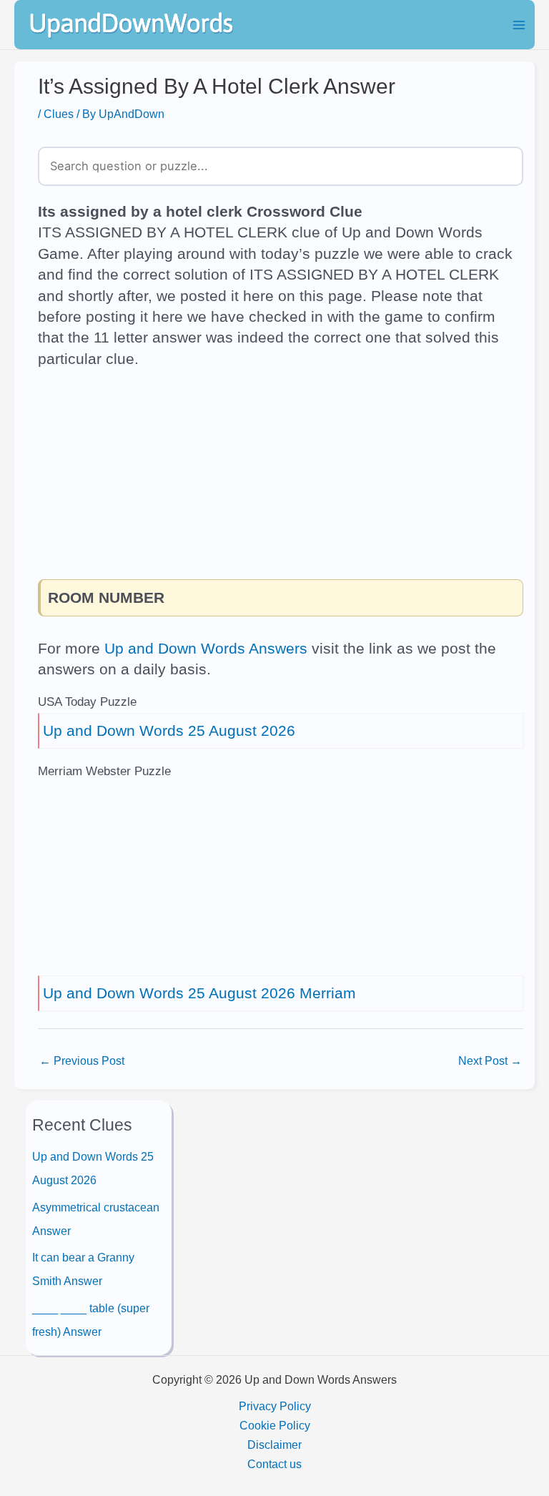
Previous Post (81, 1060)
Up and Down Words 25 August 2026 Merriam (199, 993)
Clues (59, 113)
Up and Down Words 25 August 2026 (169, 730)
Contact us (274, 1463)
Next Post (490, 1060)
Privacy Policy (275, 1405)
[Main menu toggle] (519, 25)
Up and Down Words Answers (205, 648)
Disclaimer (274, 1444)
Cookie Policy (274, 1425)
